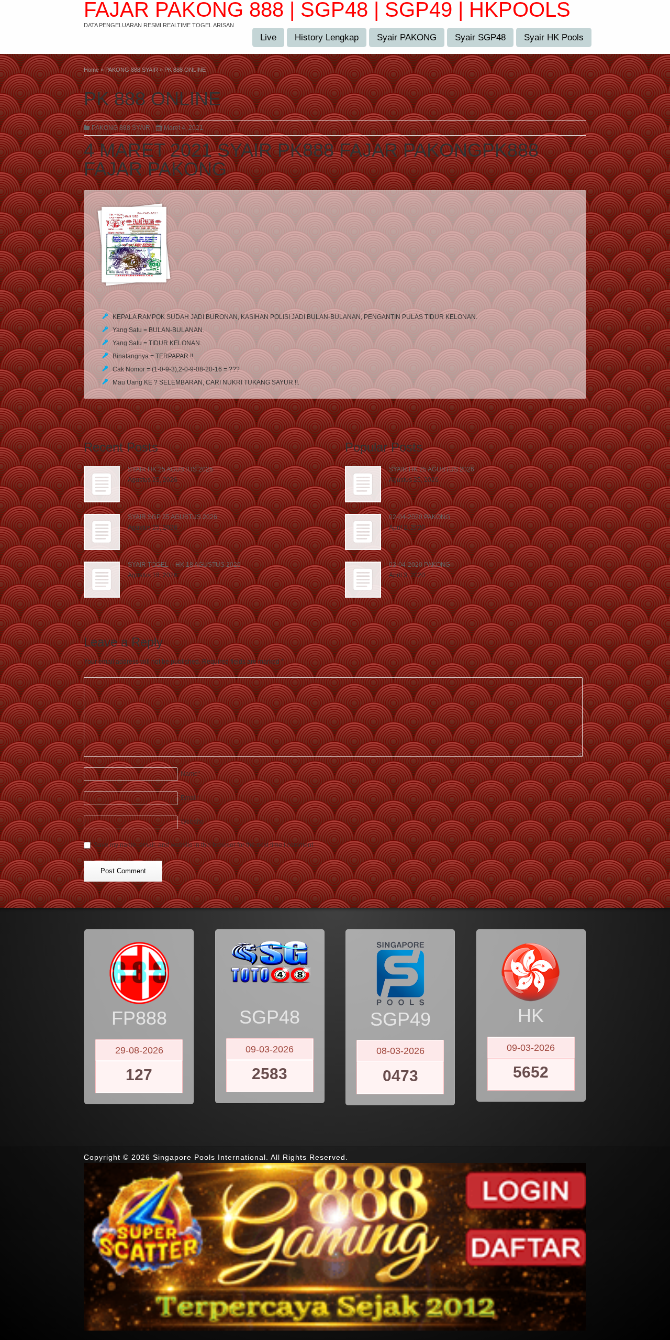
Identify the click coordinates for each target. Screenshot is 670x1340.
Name (190, 773)
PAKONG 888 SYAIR (121, 127)
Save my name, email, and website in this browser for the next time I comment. (204, 845)
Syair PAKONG (407, 37)
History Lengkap (327, 37)
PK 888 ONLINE (152, 98)
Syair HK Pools (554, 37)
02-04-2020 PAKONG (419, 517)
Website (192, 822)
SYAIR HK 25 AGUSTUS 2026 (170, 469)
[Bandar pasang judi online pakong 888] (335, 244)
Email (190, 797)
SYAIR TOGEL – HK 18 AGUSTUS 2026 (184, 564)
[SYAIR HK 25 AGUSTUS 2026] (102, 484)
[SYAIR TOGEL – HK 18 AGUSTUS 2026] (102, 580)
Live (268, 37)
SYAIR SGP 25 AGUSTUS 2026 (172, 517)
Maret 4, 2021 (183, 127)
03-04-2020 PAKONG (419, 564)
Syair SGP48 (480, 37)
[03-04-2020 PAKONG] (363, 580)
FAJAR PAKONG (155, 169)
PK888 (510, 150)
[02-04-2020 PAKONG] (363, 532)
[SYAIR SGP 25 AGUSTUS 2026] (102, 532)
